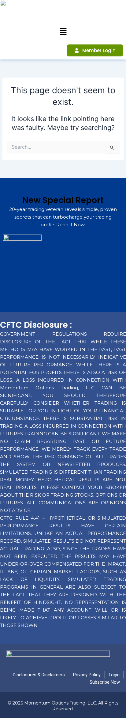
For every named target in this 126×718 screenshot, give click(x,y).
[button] (63, 31)
